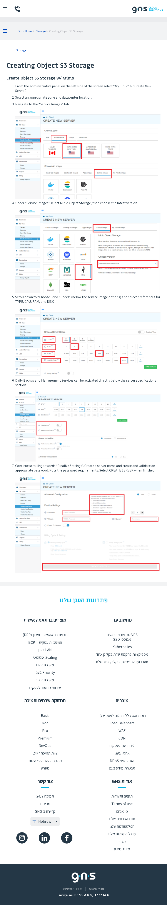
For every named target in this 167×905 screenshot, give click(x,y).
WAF (122, 730)
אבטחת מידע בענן (122, 768)
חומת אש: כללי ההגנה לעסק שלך (122, 715)
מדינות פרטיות (72, 888)
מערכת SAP (45, 679)
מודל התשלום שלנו (122, 833)
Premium (45, 738)
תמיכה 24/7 (45, 796)
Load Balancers (122, 722)
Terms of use (122, 803)
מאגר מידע (122, 848)
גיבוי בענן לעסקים (122, 745)
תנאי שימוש (96, 888)
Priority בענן (45, 672)
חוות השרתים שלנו (122, 818)
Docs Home (25, 31)
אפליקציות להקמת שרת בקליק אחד (122, 654)
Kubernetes (122, 646)
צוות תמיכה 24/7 (45, 753)
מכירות (45, 803)
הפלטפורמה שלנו (122, 826)
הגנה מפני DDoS (122, 760)
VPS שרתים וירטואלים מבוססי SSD (122, 637)
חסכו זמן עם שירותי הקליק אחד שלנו (122, 661)
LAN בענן (45, 649)
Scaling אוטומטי (45, 657)
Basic (45, 715)
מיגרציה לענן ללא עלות (45, 760)
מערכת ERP (45, 664)
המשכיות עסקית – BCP (45, 642)
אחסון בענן (122, 753)
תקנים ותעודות (122, 796)
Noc (45, 722)
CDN (122, 738)
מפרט (45, 768)
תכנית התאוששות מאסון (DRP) (45, 634)
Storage (41, 31)
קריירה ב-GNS (45, 811)
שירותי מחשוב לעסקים (45, 687)
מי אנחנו (122, 811)
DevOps (45, 745)
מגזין (122, 841)
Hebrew (44, 821)
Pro (45, 730)
